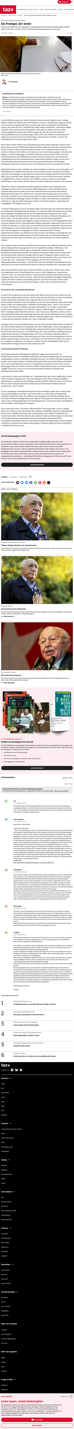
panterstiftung (5, 1215)
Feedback (4, 1385)
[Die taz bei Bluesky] (16, 1071)
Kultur (3, 1097)
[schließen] (71, 1396)
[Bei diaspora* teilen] (39, 482)
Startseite (4, 15)
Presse (3, 1183)
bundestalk (4, 1234)
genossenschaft (6, 1202)
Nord (2, 1110)
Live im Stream (5, 1306)
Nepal (3, 1133)
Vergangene (5, 1311)
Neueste (65, 778)
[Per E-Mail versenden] (17, 482)
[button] (71, 1)
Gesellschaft (12, 15)
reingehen (4, 1256)
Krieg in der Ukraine (7, 1138)
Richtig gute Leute (7, 1147)
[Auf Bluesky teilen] (26, 482)
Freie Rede (4, 1251)
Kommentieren (13, 477)
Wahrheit (4, 1115)
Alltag (20, 15)
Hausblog (4, 1170)
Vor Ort (3, 1302)
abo (2, 1197)
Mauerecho (4, 1247)
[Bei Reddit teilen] (44, 482)
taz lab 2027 (5, 1315)
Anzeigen (4, 1371)
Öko (2, 1088)
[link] (28, 9)
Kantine (3, 1362)
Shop (2, 1367)
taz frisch (4, 1274)
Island (3, 1142)
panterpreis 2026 (6, 1219)
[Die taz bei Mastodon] (12, 1071)
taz (5, 1065)
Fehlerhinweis (23, 477)
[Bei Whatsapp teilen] (35, 482)
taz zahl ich (4, 1206)
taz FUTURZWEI (6, 1334)
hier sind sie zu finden (61, 791)
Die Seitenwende (6, 1174)
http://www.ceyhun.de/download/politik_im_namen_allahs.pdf (33, 862)
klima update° (5, 1242)
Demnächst (4, 1297)
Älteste (71, 778)
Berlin (3, 1106)
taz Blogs (4, 1330)
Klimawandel (5, 1151)
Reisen (3, 1358)
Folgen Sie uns (5, 1070)
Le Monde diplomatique (8, 1339)
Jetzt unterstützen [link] (37, 465)
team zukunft (5, 1270)
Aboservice (4, 1389)
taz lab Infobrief (6, 1283)
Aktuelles (4, 1165)
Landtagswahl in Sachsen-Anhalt (11, 1129)
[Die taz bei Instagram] (20, 1071)
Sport (3, 1102)
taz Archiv (4, 1343)
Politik (3, 1084)
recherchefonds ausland (8, 1211)
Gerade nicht (64, 1396)
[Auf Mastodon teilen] (22, 482)
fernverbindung (6, 1238)
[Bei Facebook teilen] (30, 482)
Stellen (3, 1179)
